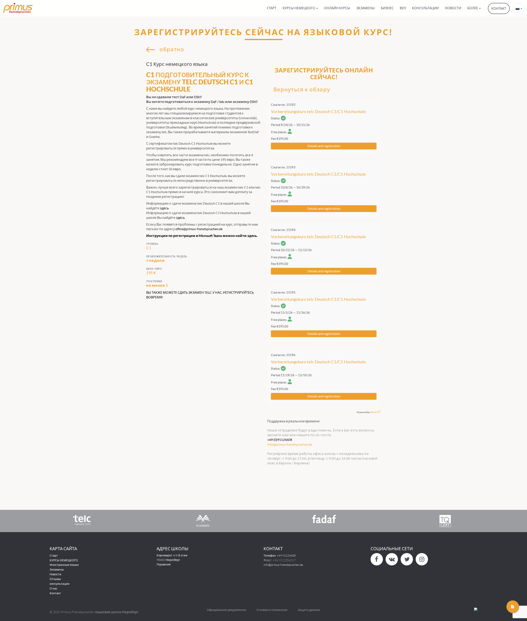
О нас (53, 588)
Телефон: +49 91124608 (280, 555)
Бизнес (387, 8)
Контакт (55, 593)
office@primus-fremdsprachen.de (199, 229)
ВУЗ (403, 8)
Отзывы (55, 579)
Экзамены (365, 8)
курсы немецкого (299, 8)
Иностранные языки (64, 564)
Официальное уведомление (226, 610)
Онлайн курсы (337, 8)
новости (453, 8)
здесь (164, 208)
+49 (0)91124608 (279, 440)
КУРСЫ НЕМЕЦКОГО (64, 560)
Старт (271, 8)
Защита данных (309, 610)
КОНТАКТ (498, 8)
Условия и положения (272, 610)
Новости (55, 574)
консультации (425, 8)
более (473, 8)
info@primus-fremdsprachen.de (283, 564)
